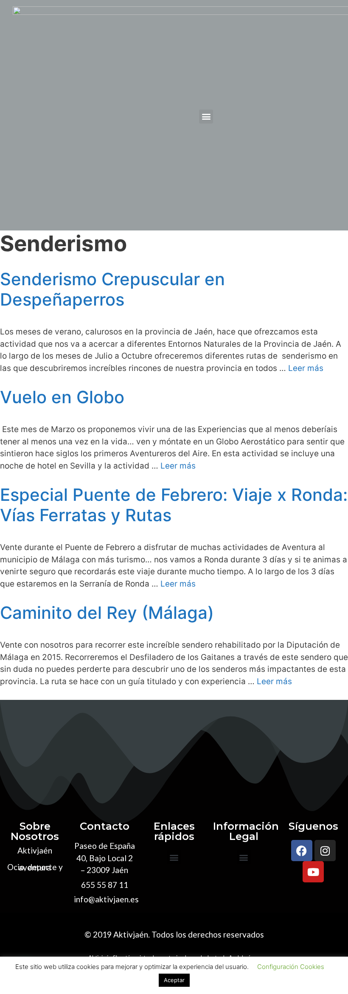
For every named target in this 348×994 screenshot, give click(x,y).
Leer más (305, 368)
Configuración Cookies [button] (290, 967)
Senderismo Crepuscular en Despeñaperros (112, 289)
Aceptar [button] (174, 980)
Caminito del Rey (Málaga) (107, 612)
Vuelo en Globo (62, 397)
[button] (206, 117)
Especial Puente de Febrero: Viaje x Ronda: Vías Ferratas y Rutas (174, 504)
